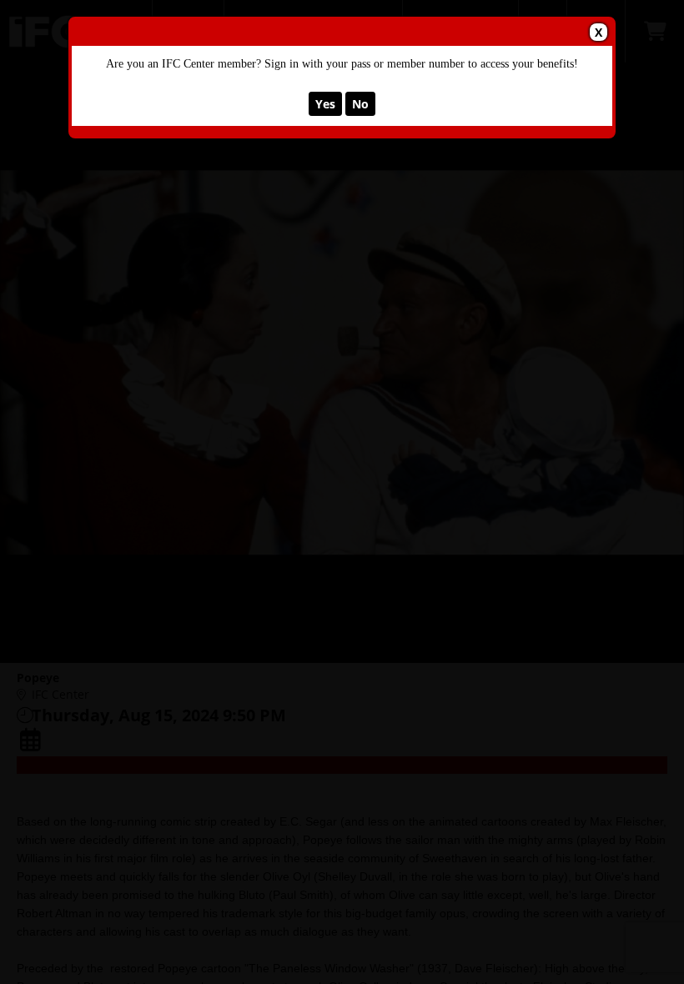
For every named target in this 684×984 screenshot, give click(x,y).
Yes (325, 104)
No (360, 104)
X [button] (598, 32)
